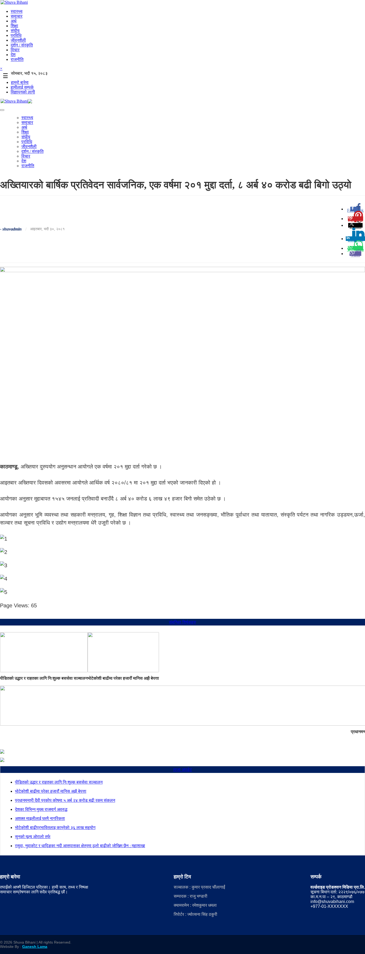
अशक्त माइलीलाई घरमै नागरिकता (40, 818)
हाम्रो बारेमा (20, 82)
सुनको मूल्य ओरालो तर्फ (33, 836)
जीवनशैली (18, 40)
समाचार (16, 16)
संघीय (15, 30)
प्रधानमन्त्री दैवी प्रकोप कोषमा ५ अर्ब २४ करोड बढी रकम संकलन (65, 800)
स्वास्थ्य (16, 11)
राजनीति (17, 59)
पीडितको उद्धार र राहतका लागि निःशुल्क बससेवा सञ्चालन (44, 678)
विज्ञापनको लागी (23, 92)
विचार (15, 50)
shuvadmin (12, 229)
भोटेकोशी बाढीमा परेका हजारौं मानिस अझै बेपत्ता (123, 678)
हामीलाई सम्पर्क (22, 87)
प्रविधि (16, 35)
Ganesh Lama (34, 946)
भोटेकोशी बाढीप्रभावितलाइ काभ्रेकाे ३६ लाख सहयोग (55, 827)
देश (13, 54)
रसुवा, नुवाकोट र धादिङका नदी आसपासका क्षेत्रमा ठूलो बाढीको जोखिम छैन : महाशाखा (80, 845)
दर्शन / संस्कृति (22, 45)
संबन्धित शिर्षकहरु (182, 622)
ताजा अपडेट (182, 769)
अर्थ (14, 21)
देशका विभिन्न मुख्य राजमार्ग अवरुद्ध (41, 809)
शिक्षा (14, 26)
